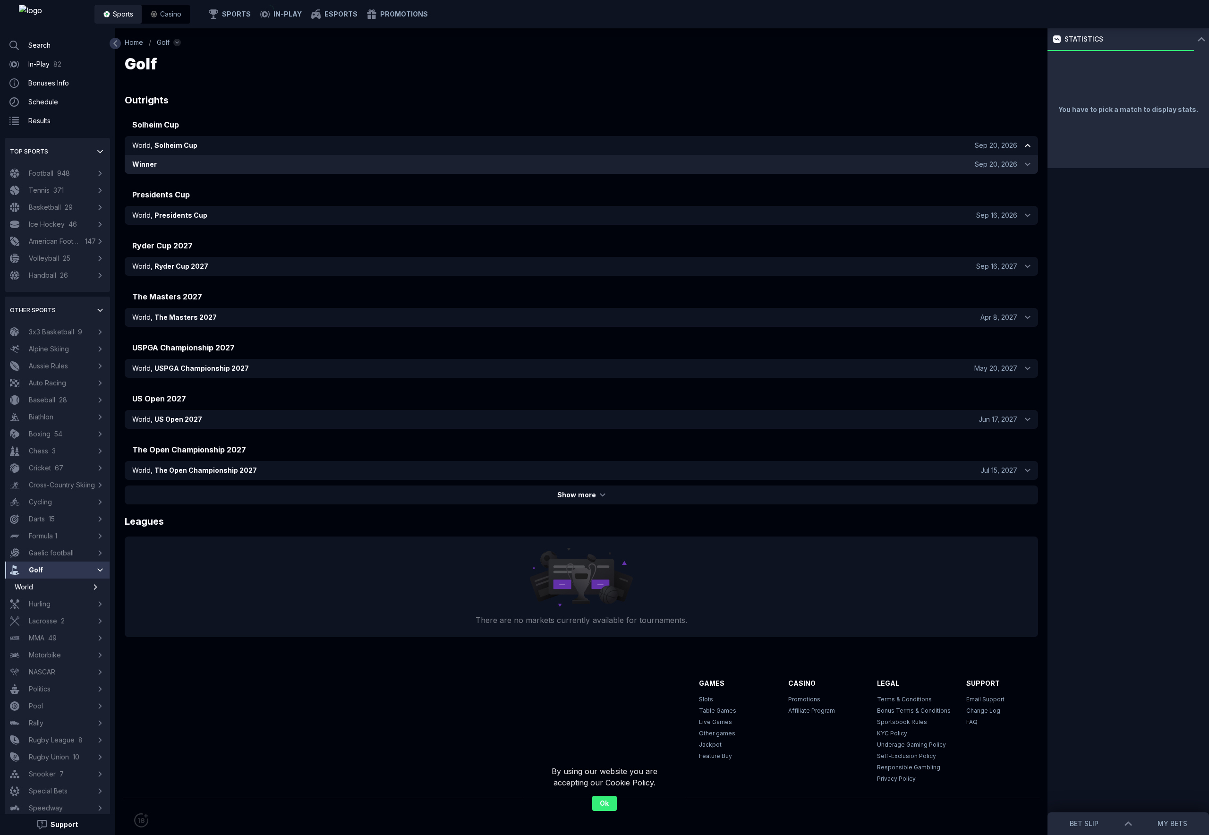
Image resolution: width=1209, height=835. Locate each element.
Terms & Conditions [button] (904, 699)
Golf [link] (163, 42)
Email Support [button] (985, 699)
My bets (1172, 823)
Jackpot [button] (710, 744)
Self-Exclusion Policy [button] (906, 755)
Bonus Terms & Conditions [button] (914, 710)
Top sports (29, 151)
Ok (604, 803)
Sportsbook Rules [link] (902, 721)
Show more (576, 495)
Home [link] (134, 42)
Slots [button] (706, 699)
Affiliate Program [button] (811, 710)
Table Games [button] (717, 710)
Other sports (33, 310)
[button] (166, 14)
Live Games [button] (715, 721)
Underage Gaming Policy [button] (911, 744)
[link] (52, 14)
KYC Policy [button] (892, 733)
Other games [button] (717, 733)
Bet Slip (1084, 823)
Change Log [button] (983, 710)
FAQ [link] (972, 721)
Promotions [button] (804, 699)
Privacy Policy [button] (896, 778)
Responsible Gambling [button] (908, 767)
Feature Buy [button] (715, 755)
